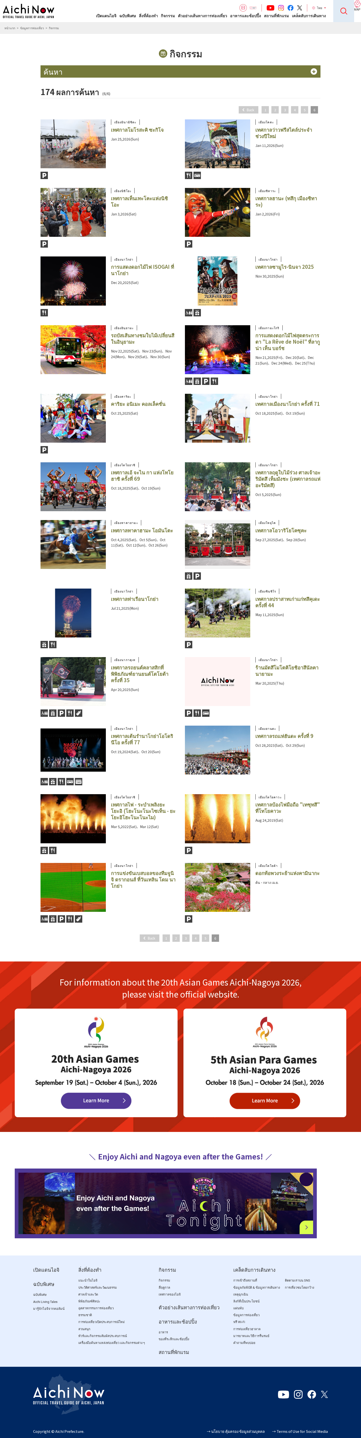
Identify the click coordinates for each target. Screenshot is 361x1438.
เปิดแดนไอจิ (106, 16)
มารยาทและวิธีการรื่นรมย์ (251, 1336)
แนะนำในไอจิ (87, 1280)
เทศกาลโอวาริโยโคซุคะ (281, 530)
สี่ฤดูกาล (164, 1287)
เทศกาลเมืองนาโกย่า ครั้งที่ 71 (287, 403)
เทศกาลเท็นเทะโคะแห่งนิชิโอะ (139, 201)
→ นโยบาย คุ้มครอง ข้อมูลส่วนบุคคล (236, 1431)
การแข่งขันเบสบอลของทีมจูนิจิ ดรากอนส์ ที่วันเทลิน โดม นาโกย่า (143, 879)
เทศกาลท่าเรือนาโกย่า (134, 598)
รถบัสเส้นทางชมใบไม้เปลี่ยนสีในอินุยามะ (142, 338)
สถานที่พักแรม (276, 16)
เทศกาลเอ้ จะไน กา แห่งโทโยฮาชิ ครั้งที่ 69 (142, 475)
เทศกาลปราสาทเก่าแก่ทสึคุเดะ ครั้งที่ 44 (287, 602)
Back (250, 109)
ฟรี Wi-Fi (239, 1322)
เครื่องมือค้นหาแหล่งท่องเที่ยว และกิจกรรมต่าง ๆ (111, 1343)
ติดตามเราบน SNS (297, 1280)
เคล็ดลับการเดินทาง (309, 16)
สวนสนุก (84, 1329)
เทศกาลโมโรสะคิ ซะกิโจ (137, 129)
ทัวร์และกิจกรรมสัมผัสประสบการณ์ (102, 1336)
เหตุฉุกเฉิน (240, 1294)
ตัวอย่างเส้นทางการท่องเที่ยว (202, 16)
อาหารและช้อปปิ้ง (245, 16)
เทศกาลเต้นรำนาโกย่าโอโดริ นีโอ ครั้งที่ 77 (142, 739)
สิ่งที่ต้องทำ (148, 16)
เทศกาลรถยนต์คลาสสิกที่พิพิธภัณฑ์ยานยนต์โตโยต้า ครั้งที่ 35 (139, 674)
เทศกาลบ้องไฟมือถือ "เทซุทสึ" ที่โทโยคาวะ (287, 807)
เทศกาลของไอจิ (170, 1294)
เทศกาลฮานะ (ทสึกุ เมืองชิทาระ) (286, 201)
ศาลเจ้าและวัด (88, 1294)
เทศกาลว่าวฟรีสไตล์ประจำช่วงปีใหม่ (283, 133)
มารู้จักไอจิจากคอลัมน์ (49, 1309)
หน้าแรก (9, 28)
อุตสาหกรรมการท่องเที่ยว (96, 1308)
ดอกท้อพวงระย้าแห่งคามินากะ (287, 872)
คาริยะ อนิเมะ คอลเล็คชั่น (138, 403)
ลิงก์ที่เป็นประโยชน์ (246, 1301)
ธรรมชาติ (85, 1315)
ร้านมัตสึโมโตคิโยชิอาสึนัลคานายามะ (287, 670)
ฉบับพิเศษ (127, 16)
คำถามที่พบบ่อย (244, 1343)
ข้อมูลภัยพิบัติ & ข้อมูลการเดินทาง (256, 1287)
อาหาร (163, 1332)
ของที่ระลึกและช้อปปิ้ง (174, 1339)
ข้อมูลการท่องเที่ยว (32, 28)
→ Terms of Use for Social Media (300, 1431)
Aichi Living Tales (45, 1302)
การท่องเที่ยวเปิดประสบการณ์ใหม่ (101, 1322)
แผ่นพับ (238, 1308)
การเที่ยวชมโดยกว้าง (299, 1287)
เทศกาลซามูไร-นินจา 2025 (284, 266)
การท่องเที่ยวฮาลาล (247, 1329)
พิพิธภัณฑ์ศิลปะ (89, 1301)
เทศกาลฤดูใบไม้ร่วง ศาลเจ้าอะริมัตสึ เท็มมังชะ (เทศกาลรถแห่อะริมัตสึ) (287, 479)
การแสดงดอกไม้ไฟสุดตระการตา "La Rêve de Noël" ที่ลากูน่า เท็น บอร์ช (287, 342)
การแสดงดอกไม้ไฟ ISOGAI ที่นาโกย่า (142, 270)
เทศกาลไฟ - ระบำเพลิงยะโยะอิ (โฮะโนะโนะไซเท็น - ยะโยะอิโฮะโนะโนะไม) (143, 811)
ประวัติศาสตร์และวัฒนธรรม (97, 1287)
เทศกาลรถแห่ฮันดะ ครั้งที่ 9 (284, 735)
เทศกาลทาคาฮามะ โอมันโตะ (142, 530)
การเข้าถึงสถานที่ (245, 1280)
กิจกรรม (168, 16)
